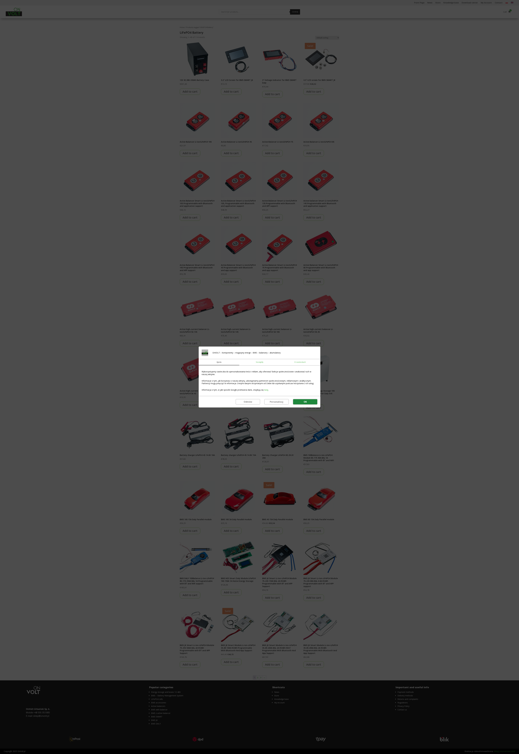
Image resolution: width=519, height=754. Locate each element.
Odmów (248, 401)
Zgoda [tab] (219, 362)
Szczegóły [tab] (259, 362)
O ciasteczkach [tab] (300, 362)
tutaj (266, 390)
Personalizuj (276, 401)
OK (305, 401)
